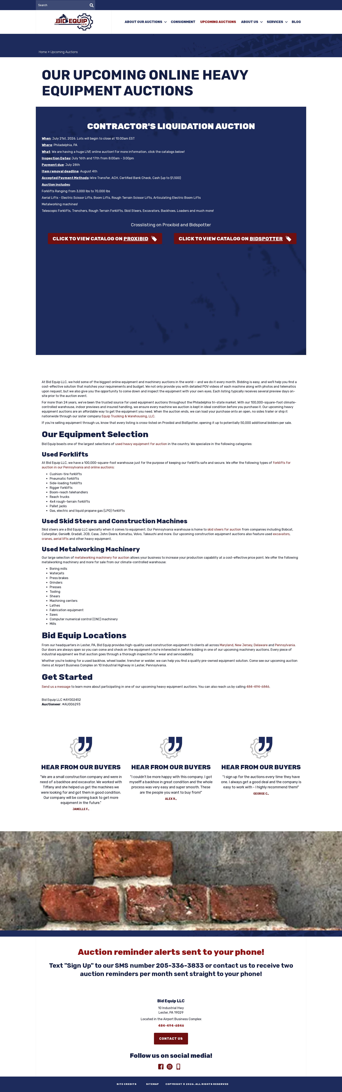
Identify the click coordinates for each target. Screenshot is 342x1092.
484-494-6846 (257, 687)
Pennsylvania (285, 645)
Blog (296, 22)
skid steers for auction (224, 529)
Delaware (261, 645)
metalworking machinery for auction (102, 557)
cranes (47, 539)
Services (275, 22)
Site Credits (125, 1084)
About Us (249, 22)
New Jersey (243, 645)
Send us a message (56, 687)
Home (43, 52)
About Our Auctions (143, 22)
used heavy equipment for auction (141, 444)
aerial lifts (60, 539)
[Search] (91, 5)
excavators (281, 534)
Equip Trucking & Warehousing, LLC (128, 416)
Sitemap (151, 1084)
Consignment (183, 22)
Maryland (226, 645)
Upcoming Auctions (218, 22)
